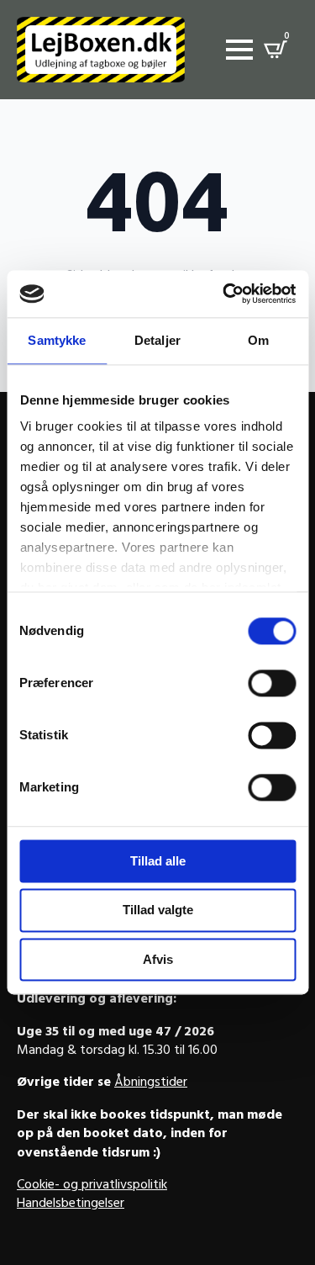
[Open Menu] (239, 49)
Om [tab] (258, 340)
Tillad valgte (158, 910)
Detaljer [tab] (157, 340)
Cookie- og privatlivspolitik (92, 1186)
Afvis (158, 959)
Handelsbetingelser (70, 1204)
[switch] (272, 683)
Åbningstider (150, 1083)
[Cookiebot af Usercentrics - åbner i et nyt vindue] (224, 293)
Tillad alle (158, 861)
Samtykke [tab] (57, 340)
